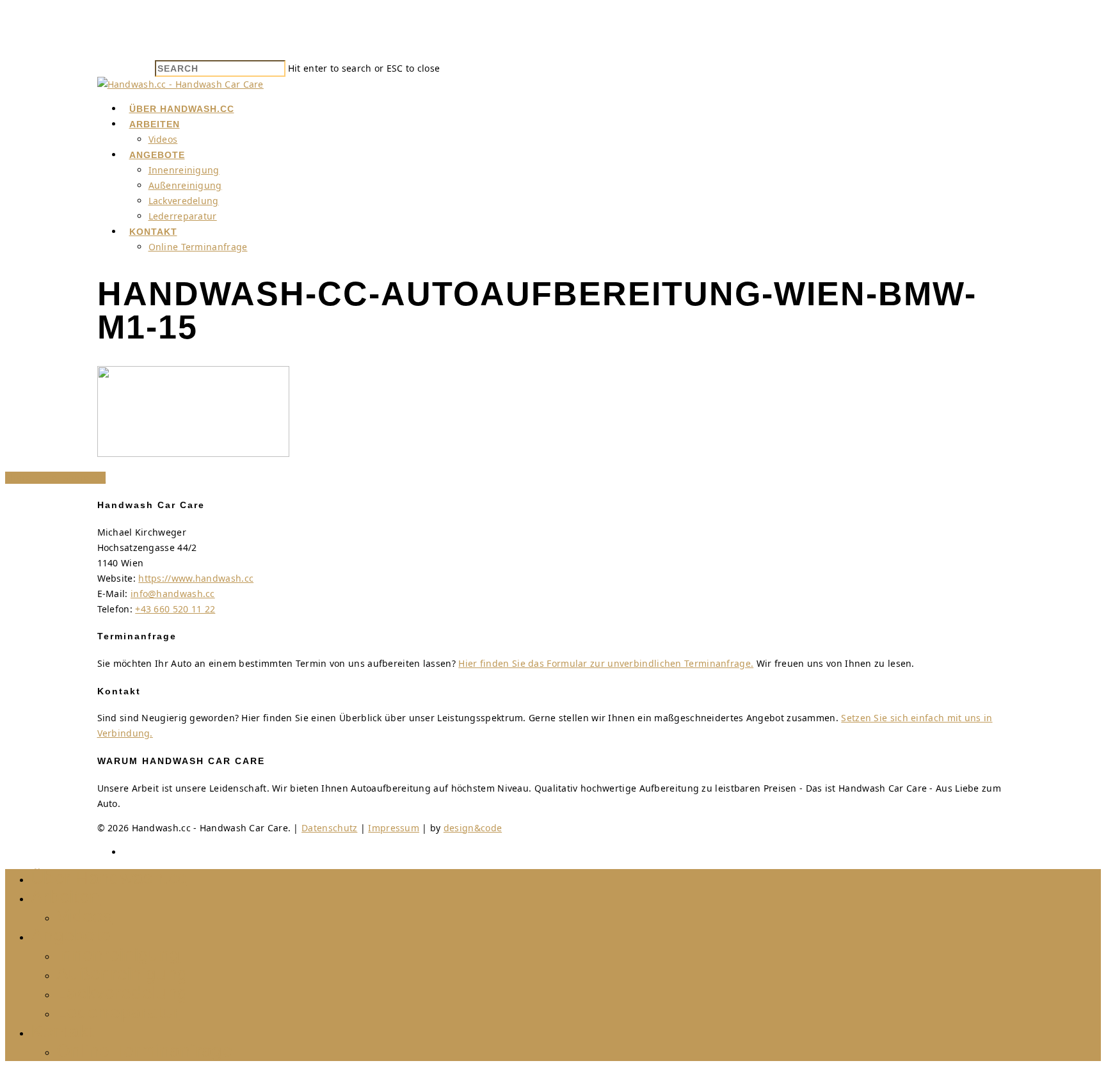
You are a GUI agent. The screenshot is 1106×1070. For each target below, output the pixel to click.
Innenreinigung (184, 170)
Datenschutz (329, 828)
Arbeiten (154, 124)
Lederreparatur (182, 216)
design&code (473, 828)
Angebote (157, 155)
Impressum (393, 828)
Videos (163, 139)
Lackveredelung (183, 201)
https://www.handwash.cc (195, 578)
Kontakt (153, 232)
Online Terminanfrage (198, 247)
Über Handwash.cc (181, 109)
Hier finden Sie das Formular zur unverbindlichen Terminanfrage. (605, 663)
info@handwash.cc (173, 593)
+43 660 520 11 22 (175, 609)
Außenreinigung (185, 185)
